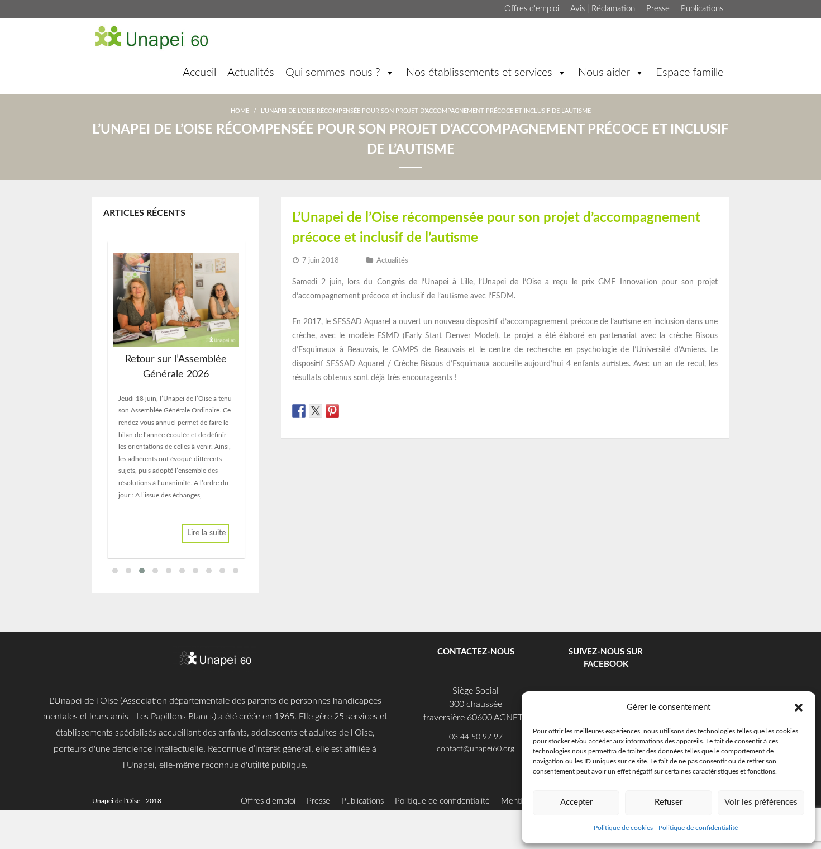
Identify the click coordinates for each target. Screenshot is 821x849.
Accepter (576, 802)
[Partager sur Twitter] (315, 411)
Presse (658, 8)
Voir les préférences (761, 802)
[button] (798, 707)
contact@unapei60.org (475, 749)
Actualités (250, 72)
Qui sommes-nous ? (332, 72)
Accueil (199, 72)
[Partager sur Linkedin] (349, 411)
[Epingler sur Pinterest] (332, 411)
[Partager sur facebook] (299, 411)
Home (240, 111)
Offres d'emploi (531, 8)
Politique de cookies (623, 827)
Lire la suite (206, 533)
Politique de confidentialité (698, 827)
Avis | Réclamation (602, 8)
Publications (702, 8)
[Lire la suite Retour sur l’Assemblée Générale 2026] (176, 300)
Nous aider (604, 72)
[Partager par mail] (366, 411)
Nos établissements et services (479, 72)
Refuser (668, 802)
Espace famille (689, 72)
